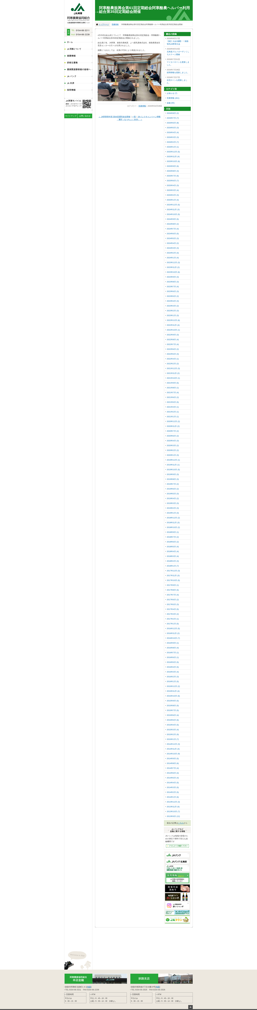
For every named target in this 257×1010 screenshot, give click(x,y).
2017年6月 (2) (173, 600)
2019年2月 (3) (173, 508)
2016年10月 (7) (173, 638)
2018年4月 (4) (173, 551)
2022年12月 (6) (173, 320)
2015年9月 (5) (173, 701)
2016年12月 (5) (173, 628)
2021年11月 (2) (173, 373)
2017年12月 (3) (173, 571)
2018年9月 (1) (173, 532)
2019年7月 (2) (173, 484)
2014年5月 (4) (173, 778)
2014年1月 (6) (173, 797)
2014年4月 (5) (173, 783)
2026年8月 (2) (173, 113)
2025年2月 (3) (173, 195)
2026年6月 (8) (173, 123)
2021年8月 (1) (173, 388)
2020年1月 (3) (173, 455)
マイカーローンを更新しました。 (178, 62)
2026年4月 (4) (173, 132)
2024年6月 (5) (173, 234)
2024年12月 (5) (173, 205)
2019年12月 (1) (173, 460)
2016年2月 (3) (173, 677)
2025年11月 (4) (173, 156)
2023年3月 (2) (173, 306)
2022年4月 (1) (173, 359)
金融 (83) (171, 103)
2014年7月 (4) (173, 768)
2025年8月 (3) (173, 171)
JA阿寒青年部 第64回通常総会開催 (114, 117)
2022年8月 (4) (173, 339)
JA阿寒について (78, 49)
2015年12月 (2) (173, 686)
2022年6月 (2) (173, 349)
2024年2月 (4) (173, 253)
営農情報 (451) (173, 98)
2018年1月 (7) (173, 566)
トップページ (104, 24)
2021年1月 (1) (173, 417)
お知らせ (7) (172, 93)
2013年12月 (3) (173, 802)
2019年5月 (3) (173, 494)
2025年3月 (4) (173, 190)
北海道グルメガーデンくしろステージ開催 (178, 52)
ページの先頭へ (190, 1007)
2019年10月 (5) (173, 469)
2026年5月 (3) (173, 128)
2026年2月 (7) (173, 142)
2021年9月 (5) (173, 383)
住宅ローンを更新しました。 (177, 80)
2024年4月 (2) (173, 243)
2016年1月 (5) (173, 681)
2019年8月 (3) (173, 479)
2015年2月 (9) (173, 734)
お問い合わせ (84, 116)
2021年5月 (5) (173, 402)
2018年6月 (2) (173, 542)
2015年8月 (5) (173, 705)
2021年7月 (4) (173, 392)
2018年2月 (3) (173, 561)
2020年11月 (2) (173, 426)
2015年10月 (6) (173, 696)
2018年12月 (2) (173, 518)
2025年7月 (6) (173, 176)
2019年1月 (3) (173, 513)
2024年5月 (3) (173, 238)
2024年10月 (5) (173, 214)
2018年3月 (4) (173, 556)
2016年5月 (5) (173, 662)
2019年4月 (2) (173, 498)
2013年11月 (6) (173, 807)
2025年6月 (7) (173, 181)
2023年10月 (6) (173, 272)
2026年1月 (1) (173, 147)
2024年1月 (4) (173, 258)
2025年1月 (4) (173, 200)
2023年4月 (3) (173, 301)
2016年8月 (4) (173, 648)
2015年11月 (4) (173, 691)
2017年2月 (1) (173, 619)
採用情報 (78, 90)
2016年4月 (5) (173, 667)
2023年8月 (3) (173, 282)
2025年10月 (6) (173, 161)
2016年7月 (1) (173, 652)
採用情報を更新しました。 (178, 71)
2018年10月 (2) (173, 527)
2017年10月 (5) (173, 580)
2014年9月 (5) (173, 758)
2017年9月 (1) (173, 585)
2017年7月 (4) (173, 595)
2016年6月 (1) (173, 657)
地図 (89, 987)
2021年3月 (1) (173, 407)
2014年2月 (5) (173, 792)
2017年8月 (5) (173, 590)
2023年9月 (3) (173, 277)
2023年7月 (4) (173, 286)
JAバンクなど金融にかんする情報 (177, 846)
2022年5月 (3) (173, 354)
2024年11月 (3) (173, 209)
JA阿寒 (78, 12)
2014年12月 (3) (173, 744)
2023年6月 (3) (173, 291)
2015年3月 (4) (173, 730)
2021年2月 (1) (173, 412)
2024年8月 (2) (173, 224)
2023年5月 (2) (173, 296)
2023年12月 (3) (173, 262)
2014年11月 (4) (173, 749)
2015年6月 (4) (173, 715)
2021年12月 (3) (173, 368)
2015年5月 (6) (173, 720)
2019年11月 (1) (173, 465)
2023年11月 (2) (173, 267)
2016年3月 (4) (173, 672)
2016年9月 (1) (173, 643)
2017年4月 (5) (173, 609)
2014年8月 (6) (173, 763)
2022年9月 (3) (173, 335)
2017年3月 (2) (173, 614)
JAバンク (78, 76)
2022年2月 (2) (173, 364)
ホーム (78, 42)
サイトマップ (70, 116)
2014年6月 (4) (173, 773)
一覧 (134, 117)
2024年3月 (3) (173, 248)
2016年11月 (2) (173, 633)
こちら (181, 823)
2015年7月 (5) (173, 710)
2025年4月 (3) (173, 185)
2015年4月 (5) (173, 725)
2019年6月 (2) (173, 489)
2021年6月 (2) (173, 397)
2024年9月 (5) (173, 219)
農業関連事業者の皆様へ (78, 69)
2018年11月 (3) (173, 522)
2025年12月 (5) (173, 152)
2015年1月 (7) (173, 739)
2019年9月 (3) (173, 474)
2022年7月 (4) (173, 344)
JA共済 (78, 83)
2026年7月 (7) (173, 118)
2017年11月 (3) (173, 575)
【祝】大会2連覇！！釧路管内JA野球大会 (177, 41)
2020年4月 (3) (173, 441)
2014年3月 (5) (173, 787)
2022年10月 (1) (173, 330)
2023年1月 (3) (173, 315)
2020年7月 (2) (173, 431)
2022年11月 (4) (173, 325)
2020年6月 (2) (173, 436)
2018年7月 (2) (173, 537)
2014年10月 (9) (173, 754)
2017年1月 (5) (173, 624)
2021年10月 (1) (173, 378)
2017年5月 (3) (173, 604)
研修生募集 (78, 63)
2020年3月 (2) (173, 445)
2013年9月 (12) (173, 816)
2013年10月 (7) (173, 811)
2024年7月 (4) (173, 229)
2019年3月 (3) (173, 503)
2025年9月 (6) (173, 166)
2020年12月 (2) (173, 421)
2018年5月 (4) (173, 547)
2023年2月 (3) (173, 311)
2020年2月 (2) (173, 450)
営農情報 (78, 56)
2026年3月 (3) (173, 137)
